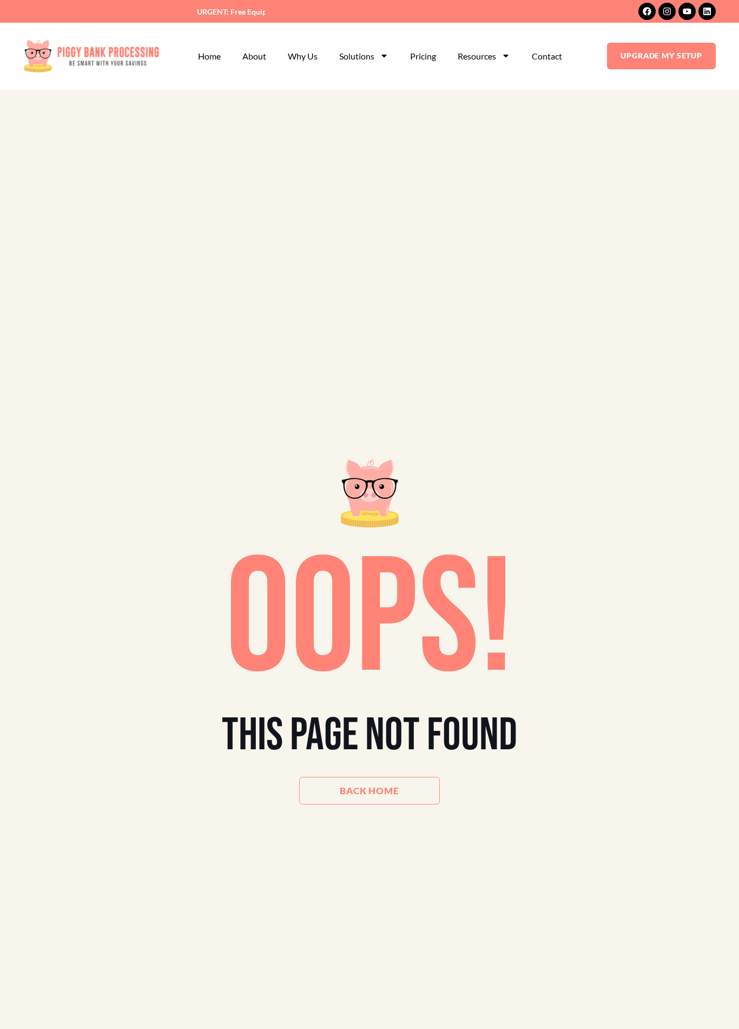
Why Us (303, 56)
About (254, 56)
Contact (547, 56)
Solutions (356, 56)
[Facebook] (647, 11)
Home (209, 56)
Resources (477, 56)
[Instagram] (667, 11)
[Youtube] (687, 11)
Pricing (423, 56)
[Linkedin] (707, 11)
